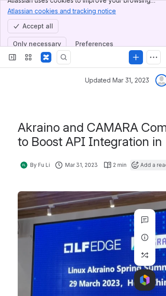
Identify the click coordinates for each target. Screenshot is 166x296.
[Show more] (154, 57)
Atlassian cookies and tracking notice (62, 11)
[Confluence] (46, 57)
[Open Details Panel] (145, 237)
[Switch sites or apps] (28, 57)
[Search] (64, 57)
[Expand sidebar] (12, 57)
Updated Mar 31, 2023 (117, 80)
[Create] (136, 57)
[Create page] (145, 255)
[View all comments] (145, 220)
